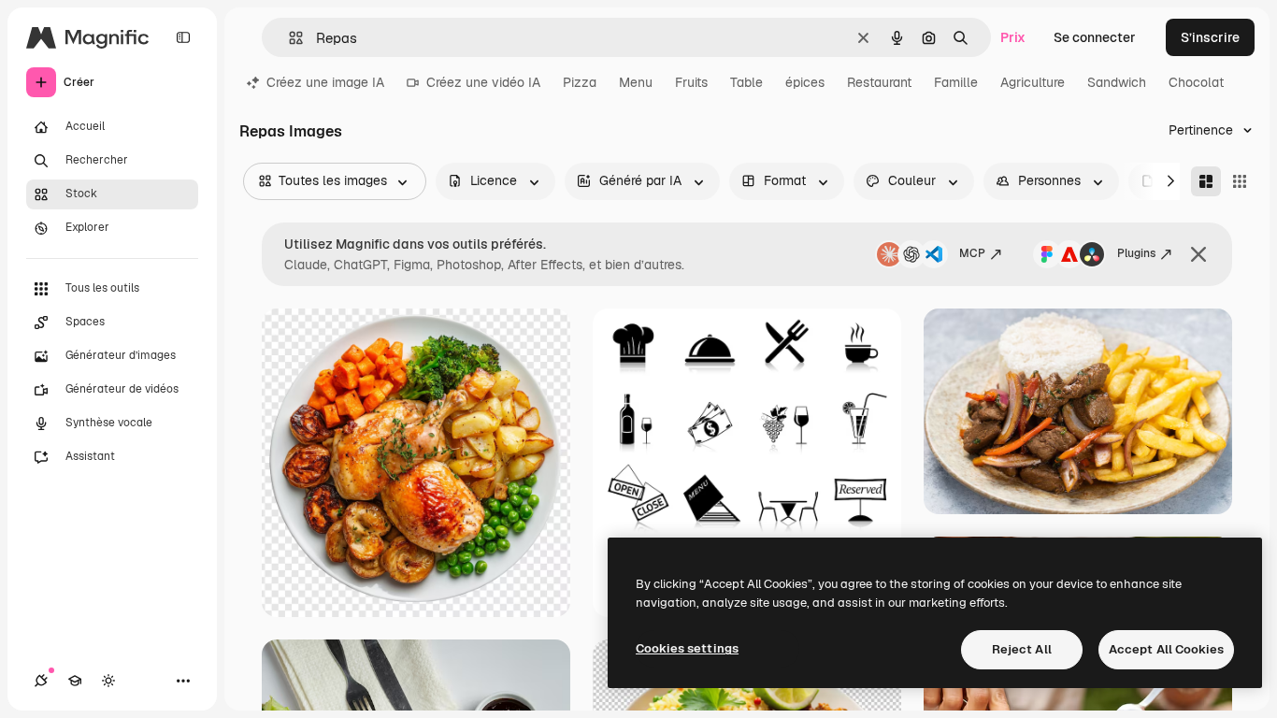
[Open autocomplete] (288, 38)
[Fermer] (1198, 254)
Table (746, 82)
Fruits (691, 82)
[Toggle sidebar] (183, 37)
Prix (1013, 37)
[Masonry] (1206, 181)
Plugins (1136, 253)
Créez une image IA (325, 82)
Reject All (1022, 649)
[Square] (1240, 181)
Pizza (579, 82)
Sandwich (1116, 82)
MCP (972, 253)
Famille (956, 82)
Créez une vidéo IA (483, 82)
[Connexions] (41, 681)
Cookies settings (687, 648)
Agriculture (1032, 82)
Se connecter (1095, 37)
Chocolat (1196, 82)
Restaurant (879, 82)
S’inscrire (1210, 37)
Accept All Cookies (1166, 649)
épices (805, 82)
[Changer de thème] (108, 681)
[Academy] (75, 681)
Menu (636, 82)
